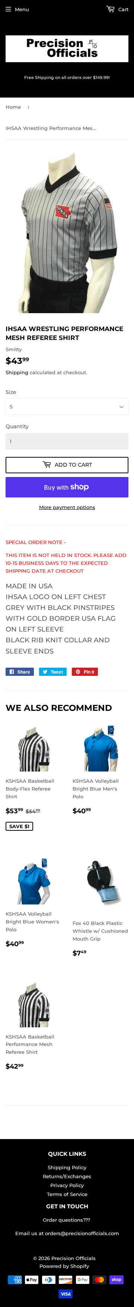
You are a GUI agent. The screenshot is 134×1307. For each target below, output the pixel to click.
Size (11, 392)
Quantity (17, 426)
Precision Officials (73, 1258)
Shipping (17, 372)
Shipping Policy (67, 1167)
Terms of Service (67, 1194)
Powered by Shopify (64, 1266)
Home (13, 107)
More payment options (67, 507)
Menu (22, 9)
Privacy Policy (67, 1185)
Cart (122, 9)
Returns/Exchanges (67, 1176)
